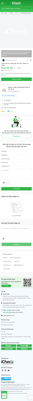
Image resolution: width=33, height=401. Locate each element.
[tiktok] (5, 370)
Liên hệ (3, 331)
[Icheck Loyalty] (24, 348)
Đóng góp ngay (16, 136)
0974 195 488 (7, 312)
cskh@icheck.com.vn (8, 315)
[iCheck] (8, 345)
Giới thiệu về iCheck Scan (8, 322)
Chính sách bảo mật (6, 334)
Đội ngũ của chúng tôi (7, 325)
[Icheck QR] (24, 345)
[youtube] (8, 370)
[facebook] (2, 370)
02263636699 (7, 100)
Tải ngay (6, 285)
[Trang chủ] (16, 3)
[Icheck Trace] (8, 348)
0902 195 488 (7, 310)
